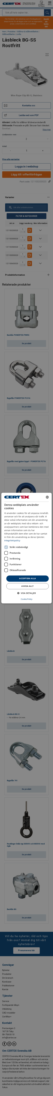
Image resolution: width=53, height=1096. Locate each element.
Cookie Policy (26, 599)
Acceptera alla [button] (27, 578)
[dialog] (26, 548)
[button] (26, 593)
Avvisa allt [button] (27, 586)
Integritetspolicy (12, 540)
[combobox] (47, 497)
